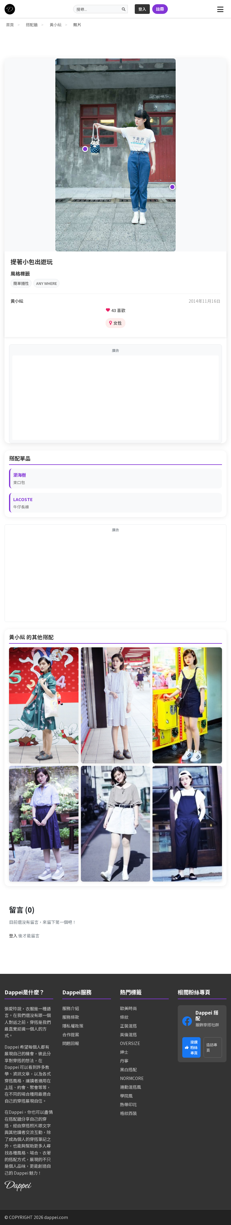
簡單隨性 (21, 283)
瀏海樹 (19, 475)
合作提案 (70, 1034)
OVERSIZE (130, 1043)
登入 (142, 9)
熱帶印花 (128, 1104)
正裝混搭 (128, 1026)
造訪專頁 (211, 1047)
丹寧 (124, 1061)
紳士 (124, 1052)
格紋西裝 (128, 1113)
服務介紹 (70, 1008)
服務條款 (70, 1017)
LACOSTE (23, 499)
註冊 (160, 9)
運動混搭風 (130, 1087)
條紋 (124, 1017)
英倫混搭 (128, 1034)
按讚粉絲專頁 (194, 1047)
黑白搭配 (128, 1069)
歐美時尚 (128, 1008)
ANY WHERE (46, 283)
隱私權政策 (72, 1026)
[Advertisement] (115, 397)
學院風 (126, 1096)
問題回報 (70, 1043)
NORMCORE (132, 1078)
